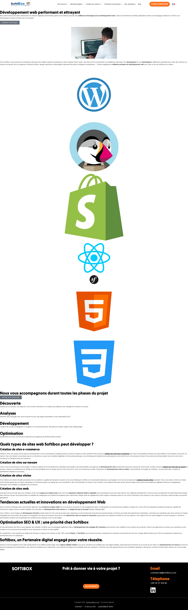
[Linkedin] (163, 590)
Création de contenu (93, 4)
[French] (175, 4)
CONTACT (78, 607)
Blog (139, 4)
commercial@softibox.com (163, 573)
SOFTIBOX (22, 569)
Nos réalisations (130, 4)
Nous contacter (159, 4)
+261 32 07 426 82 (158, 583)
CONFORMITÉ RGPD (105, 607)
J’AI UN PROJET (91, 586)
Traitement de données (112, 4)
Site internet (61, 4)
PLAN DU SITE (90, 607)
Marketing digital (76, 4)
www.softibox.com (92, 602)
